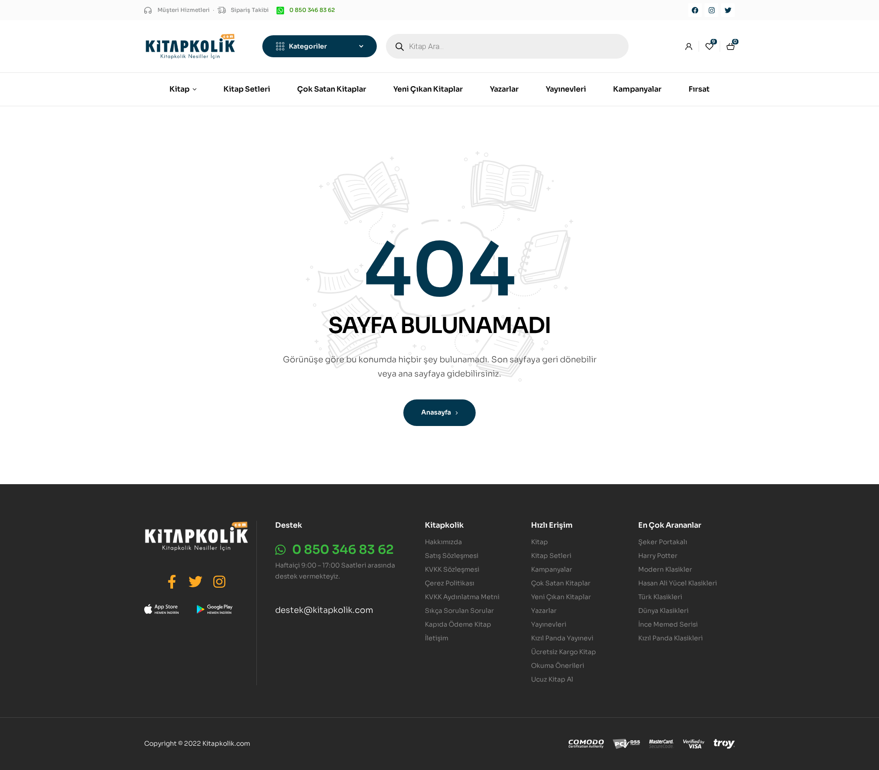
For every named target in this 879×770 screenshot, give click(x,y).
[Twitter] (728, 10)
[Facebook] (695, 10)
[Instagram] (711, 10)
